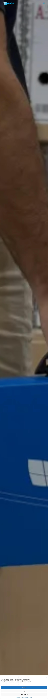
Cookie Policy (18, 697)
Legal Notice (29, 697)
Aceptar (24, 687)
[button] (46, 677)
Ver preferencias (24, 694)
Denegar (24, 691)
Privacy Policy (24, 697)
